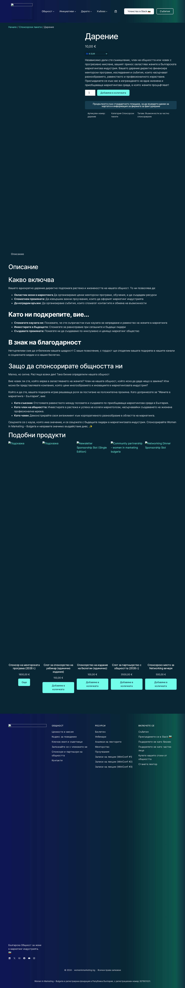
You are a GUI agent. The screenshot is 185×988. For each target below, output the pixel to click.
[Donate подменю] (91, 11)
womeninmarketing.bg (84, 970)
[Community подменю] (53, 11)
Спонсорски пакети (30, 27)
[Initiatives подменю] (75, 11)
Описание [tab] (17, 254)
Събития (165, 11)
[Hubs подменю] (106, 11)
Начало (12, 27)
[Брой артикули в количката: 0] (115, 11)
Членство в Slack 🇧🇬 (139, 11)
